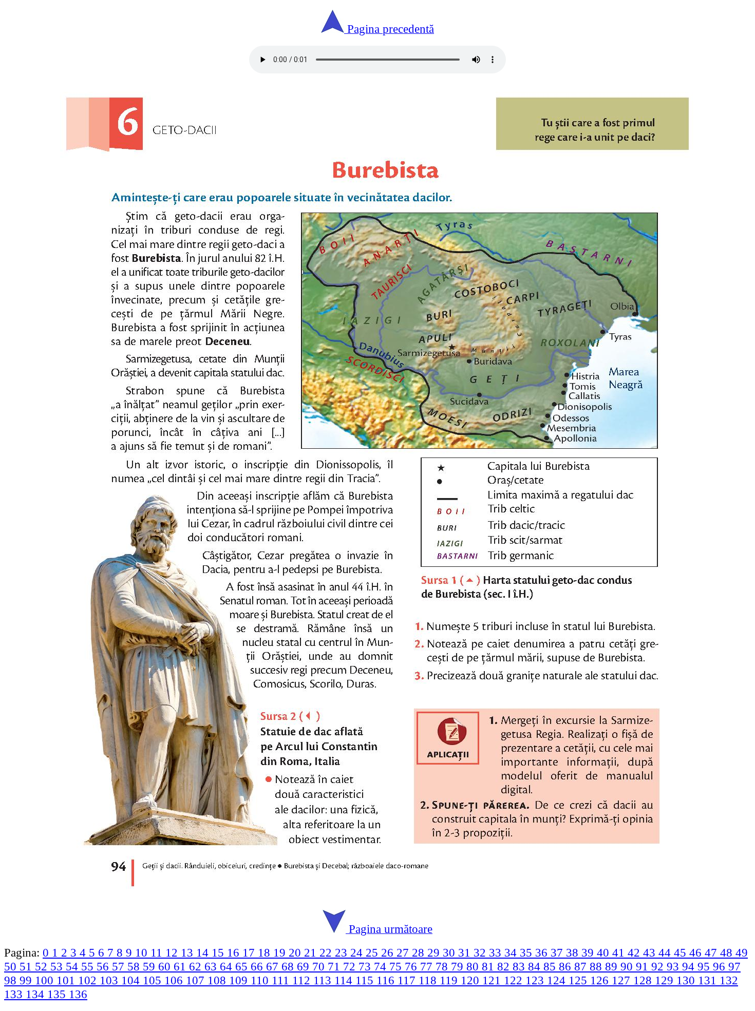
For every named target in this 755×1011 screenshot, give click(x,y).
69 (304, 966)
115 (365, 980)
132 (729, 980)
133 (15, 994)
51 (27, 966)
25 (373, 952)
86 (566, 966)
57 (119, 966)
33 (496, 952)
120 (471, 980)
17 (250, 952)
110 (261, 980)
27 (404, 952)
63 (212, 966)
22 (327, 952)
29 (435, 952)
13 (188, 952)
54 (73, 966)
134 (36, 994)
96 (720, 966)
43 (650, 952)
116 (387, 980)
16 (234, 952)
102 (89, 980)
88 (597, 966)
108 (218, 980)
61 (181, 966)
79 (458, 966)
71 (335, 966)
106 (175, 980)
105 (153, 980)
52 (42, 966)
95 (705, 966)
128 (644, 980)
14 (204, 952)
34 (512, 952)
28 (419, 952)
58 (135, 966)
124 (558, 980)
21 (311, 952)
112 (302, 980)
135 (58, 994)
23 (342, 952)
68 (289, 966)
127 (622, 980)
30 (450, 952)
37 (558, 952)
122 (514, 980)
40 (604, 952)
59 (150, 966)
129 (665, 980)
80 (474, 966)
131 (709, 980)
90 (628, 966)
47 (712, 952)
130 (687, 980)
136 (78, 994)
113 (323, 980)
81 (489, 966)
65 (243, 966)
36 (543, 952)
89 (612, 966)
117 (408, 980)
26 (389, 952)
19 (281, 952)
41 (620, 952)
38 (573, 952)
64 (227, 966)
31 (466, 952)
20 (296, 952)
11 (157, 952)
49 (741, 952)
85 (551, 966)
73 (366, 966)
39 (589, 952)
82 (505, 966)
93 (674, 966)
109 (240, 980)
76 (412, 966)
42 (635, 952)
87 (582, 966)
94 (689, 966)
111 (282, 980)
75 (397, 966)
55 (89, 966)
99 (27, 980)
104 (132, 980)
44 (666, 952)
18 (265, 952)
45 (681, 952)
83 (520, 966)
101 (67, 980)
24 (358, 952)
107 (196, 980)
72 (350, 966)
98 (12, 980)
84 (535, 966)
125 (579, 980)
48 (727, 952)
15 (219, 952)
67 (273, 966)
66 (258, 966)
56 (104, 966)
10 (142, 952)
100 (45, 980)
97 (734, 966)
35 (527, 952)
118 (429, 980)
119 (450, 980)
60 (166, 966)
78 (443, 966)
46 (697, 952)
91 (643, 966)
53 (58, 966)
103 (110, 980)
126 (601, 980)
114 (344, 980)
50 (12, 966)
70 (320, 966)
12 (173, 952)
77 (428, 966)
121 (493, 980)
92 (659, 966)
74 (381, 966)
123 (536, 980)
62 (196, 966)
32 (481, 952)
